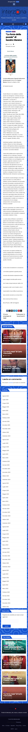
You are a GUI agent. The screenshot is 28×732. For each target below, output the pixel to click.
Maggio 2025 (5, 450)
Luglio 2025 (5, 443)
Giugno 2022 (5, 577)
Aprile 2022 (5, 584)
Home (3, 725)
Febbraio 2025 (6, 461)
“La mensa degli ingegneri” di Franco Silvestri (11, 368)
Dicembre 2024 (6, 468)
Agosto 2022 (5, 570)
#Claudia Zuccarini (10, 46)
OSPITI (12, 728)
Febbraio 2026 (6, 417)
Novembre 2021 (6, 603)
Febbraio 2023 (6, 548)
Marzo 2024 (5, 501)
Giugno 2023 (5, 534)
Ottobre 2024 (5, 476)
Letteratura (8, 31)
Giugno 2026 (5, 403)
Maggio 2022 (5, 581)
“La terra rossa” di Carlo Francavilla (12, 352)
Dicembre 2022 (6, 555)
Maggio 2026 (5, 406)
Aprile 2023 (5, 541)
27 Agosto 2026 (8, 666)
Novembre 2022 (6, 559)
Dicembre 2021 (6, 599)
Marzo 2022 (5, 588)
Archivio (24, 725)
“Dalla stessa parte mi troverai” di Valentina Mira (13, 648)
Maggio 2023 (5, 537)
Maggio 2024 (5, 494)
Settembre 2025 (6, 436)
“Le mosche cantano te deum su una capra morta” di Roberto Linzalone (14, 338)
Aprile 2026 (5, 410)
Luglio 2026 (5, 399)
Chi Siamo (8, 725)
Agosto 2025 (5, 439)
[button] (23, 24)
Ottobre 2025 (5, 432)
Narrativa (6, 645)
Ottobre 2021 (5, 606)
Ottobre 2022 (5, 563)
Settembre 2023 (6, 523)
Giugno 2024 (5, 490)
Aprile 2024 (5, 497)
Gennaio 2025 (5, 465)
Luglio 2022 (5, 574)
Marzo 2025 (5, 457)
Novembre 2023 (6, 515)
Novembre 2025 (6, 428)
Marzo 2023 (5, 545)
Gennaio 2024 (5, 508)
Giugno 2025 (5, 446)
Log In (16, 728)
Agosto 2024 (5, 483)
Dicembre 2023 (6, 512)
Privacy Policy (19, 725)
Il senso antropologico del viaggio (7, 316)
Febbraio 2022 (6, 592)
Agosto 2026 (5, 396)
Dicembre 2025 (6, 425)
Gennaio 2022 (5, 595)
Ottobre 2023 (5, 519)
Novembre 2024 (6, 472)
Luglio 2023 (5, 530)
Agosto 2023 (5, 526)
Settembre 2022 (6, 566)
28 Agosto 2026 (8, 651)
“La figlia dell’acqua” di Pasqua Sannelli (12, 679)
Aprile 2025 (5, 454)
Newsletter (13, 725)
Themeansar (18, 722)
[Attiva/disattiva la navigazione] (13, 24)
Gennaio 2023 (5, 552)
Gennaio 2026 (5, 421)
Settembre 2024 (6, 479)
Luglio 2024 (5, 486)
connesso (10, 382)
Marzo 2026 (5, 414)
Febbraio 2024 (6, 505)
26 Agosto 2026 (8, 682)
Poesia (13, 31)
